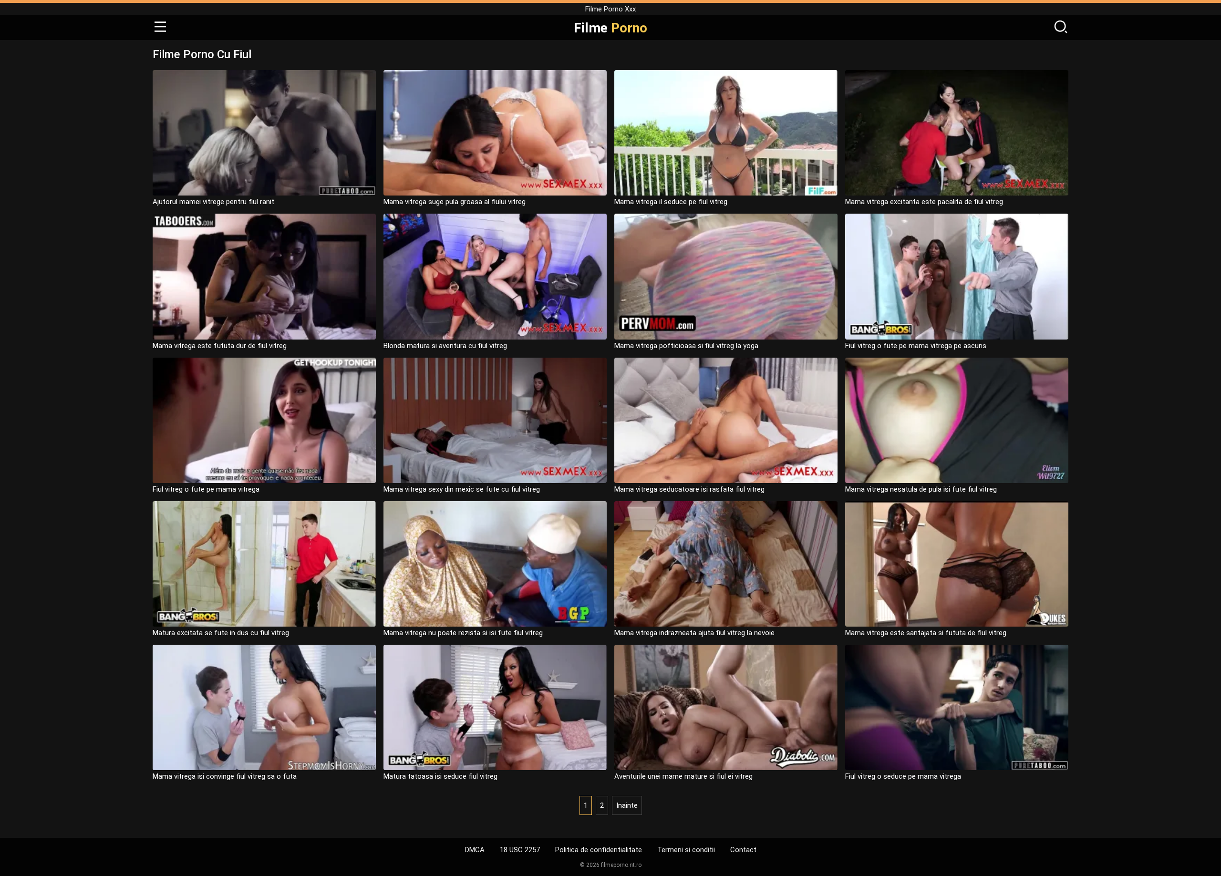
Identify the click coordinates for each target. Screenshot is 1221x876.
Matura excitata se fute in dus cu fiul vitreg (221, 633)
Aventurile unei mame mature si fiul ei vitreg (683, 776)
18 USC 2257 (520, 849)
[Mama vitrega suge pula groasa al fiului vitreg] (495, 133)
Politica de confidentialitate (598, 849)
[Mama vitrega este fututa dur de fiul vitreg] (264, 276)
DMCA (475, 849)
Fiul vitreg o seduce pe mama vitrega (903, 776)
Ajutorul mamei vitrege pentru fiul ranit (213, 201)
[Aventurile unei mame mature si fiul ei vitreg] (726, 707)
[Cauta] (1060, 27)
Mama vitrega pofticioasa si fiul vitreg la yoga (686, 345)
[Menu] (160, 27)
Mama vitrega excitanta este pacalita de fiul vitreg (924, 201)
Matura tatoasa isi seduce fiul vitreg (440, 776)
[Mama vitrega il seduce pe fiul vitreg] (726, 133)
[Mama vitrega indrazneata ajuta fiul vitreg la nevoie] (726, 564)
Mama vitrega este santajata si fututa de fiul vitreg (925, 633)
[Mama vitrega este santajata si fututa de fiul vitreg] (956, 564)
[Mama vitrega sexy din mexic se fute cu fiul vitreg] (495, 420)
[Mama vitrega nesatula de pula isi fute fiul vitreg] (956, 420)
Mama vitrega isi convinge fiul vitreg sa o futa (225, 776)
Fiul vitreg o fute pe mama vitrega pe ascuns (915, 345)
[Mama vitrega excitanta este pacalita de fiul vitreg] (956, 133)
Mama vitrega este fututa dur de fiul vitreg (220, 345)
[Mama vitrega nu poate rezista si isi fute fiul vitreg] (495, 564)
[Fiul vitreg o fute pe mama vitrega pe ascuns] (956, 276)
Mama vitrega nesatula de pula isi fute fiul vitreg (921, 489)
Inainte (627, 805)
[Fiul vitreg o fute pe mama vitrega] (264, 420)
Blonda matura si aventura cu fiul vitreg (445, 345)
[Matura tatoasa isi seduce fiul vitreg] (495, 707)
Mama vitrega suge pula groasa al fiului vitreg (454, 201)
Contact (743, 849)
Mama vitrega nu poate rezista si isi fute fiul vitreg (463, 633)
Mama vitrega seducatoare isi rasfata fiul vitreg (689, 489)
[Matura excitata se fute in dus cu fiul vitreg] (264, 564)
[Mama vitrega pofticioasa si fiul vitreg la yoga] (726, 276)
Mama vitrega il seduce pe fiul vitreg (670, 201)
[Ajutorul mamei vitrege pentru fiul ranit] (264, 133)
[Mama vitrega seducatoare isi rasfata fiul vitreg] (726, 420)
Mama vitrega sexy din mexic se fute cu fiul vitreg (461, 489)
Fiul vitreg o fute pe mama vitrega (206, 489)
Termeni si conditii (686, 849)
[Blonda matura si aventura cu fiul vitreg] (495, 276)
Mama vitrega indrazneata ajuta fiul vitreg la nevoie (694, 633)
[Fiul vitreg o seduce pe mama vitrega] (956, 707)
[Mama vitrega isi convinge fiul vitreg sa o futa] (264, 707)
